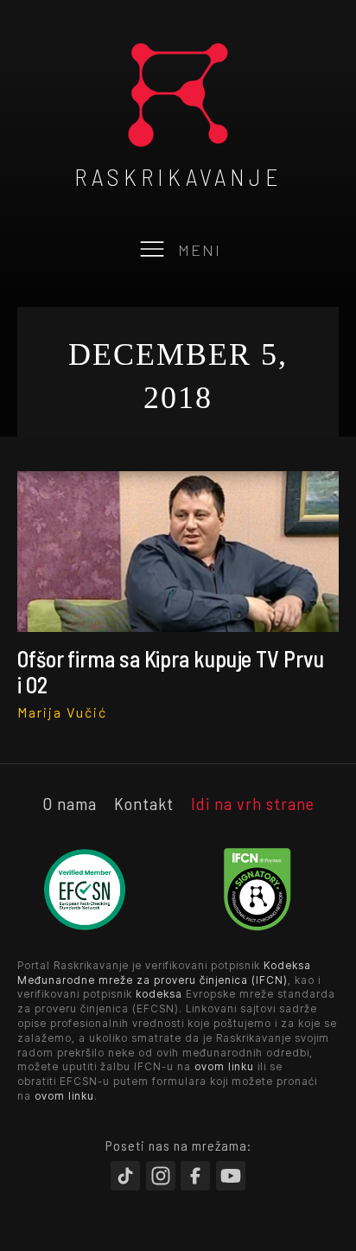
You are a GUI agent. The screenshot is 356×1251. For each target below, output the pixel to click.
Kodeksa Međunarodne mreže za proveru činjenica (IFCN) (164, 972)
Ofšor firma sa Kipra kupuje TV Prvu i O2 (170, 671)
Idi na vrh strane (253, 803)
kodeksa (159, 993)
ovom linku (224, 1066)
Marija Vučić (62, 712)
